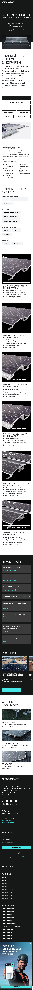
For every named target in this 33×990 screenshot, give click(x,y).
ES (14, 570)
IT (10, 570)
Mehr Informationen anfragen (16, 280)
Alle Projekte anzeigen (11, 690)
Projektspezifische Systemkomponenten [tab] (16, 107)
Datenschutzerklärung (17, 856)
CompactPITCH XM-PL (8, 918)
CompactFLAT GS (7, 886)
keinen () (7, 234)
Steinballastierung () (11, 212)
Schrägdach (8, 905)
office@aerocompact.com (8, 822)
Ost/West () (17, 243)
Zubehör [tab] (7, 116)
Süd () (6, 243)
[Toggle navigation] (30, 2)
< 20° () (6, 230)
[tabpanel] (16, 152)
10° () (14, 199)
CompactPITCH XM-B (8, 912)
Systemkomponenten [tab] (16, 102)
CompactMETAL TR (7, 898)
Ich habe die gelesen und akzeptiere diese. (16, 856)
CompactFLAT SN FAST (8, 883)
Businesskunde (24, 853)
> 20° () (16, 230)
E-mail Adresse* (7, 839)
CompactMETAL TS (7, 892)
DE (4, 570)
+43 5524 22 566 (6, 820)
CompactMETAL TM (7, 930)
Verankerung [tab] (24, 112)
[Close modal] (30, 943)
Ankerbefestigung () (10, 221)
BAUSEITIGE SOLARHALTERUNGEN (11, 927)
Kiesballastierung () (11, 216)
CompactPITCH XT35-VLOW (9, 924)
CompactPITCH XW (7, 915)
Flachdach (7, 874)
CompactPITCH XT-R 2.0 (8, 921)
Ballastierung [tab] (9, 112)
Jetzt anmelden (16, 847)
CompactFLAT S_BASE (8, 889)
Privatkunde (13, 853)
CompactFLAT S (6, 877)
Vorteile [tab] (16, 98)
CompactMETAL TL (7, 895)
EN (7, 570)
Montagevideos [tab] (22, 116)
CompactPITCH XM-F (8, 908)
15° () (23, 199)
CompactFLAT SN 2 (7, 880)
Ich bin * (5, 853)
